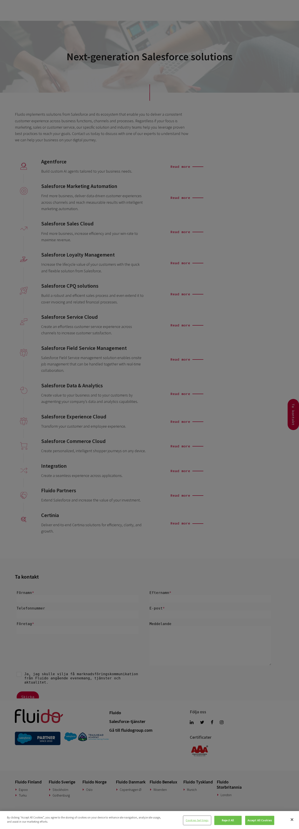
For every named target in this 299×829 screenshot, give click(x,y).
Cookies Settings (197, 820)
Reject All (228, 820)
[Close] (292, 819)
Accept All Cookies (260, 820)
